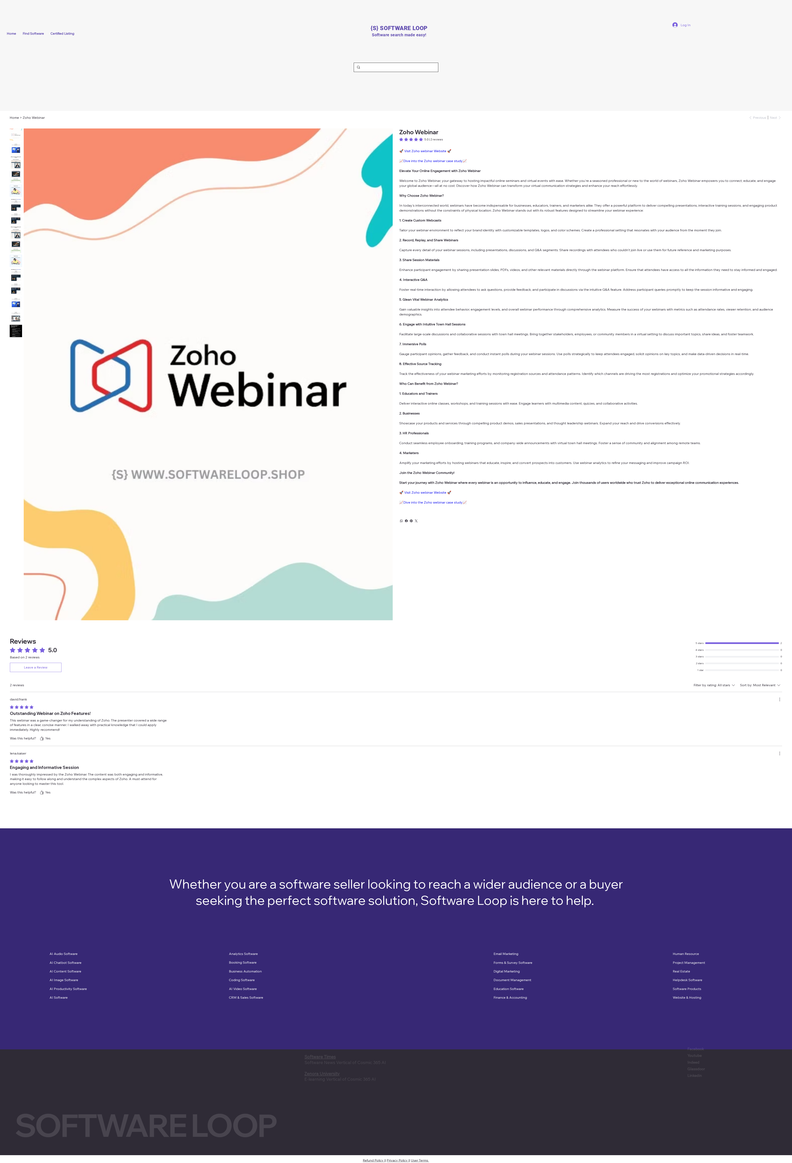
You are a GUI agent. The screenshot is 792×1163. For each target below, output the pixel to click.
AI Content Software (65, 971)
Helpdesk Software (687, 980)
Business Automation (245, 971)
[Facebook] (406, 521)
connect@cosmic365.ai (38, 1064)
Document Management (512, 980)
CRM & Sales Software (246, 997)
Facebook (602, 1048)
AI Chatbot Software (65, 963)
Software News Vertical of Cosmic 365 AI (345, 1062)
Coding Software (242, 980)
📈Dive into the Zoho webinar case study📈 (433, 161)
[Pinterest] (411, 521)
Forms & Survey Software (513, 963)
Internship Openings (36, 1083)
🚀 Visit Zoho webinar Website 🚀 (425, 151)
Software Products (687, 989)
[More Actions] (779, 699)
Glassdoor (602, 1068)
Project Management (689, 963)
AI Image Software (64, 980)
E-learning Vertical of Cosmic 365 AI (340, 1079)
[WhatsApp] (401, 521)
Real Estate (681, 971)
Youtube (601, 1055)
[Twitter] (416, 521)
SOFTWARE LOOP (145, 1125)
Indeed (600, 1062)
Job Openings (29, 1090)
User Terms (420, 1158)
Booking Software (243, 962)
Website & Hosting (687, 997)
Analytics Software (243, 954)
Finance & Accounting (510, 997)
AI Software (59, 997)
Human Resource (686, 954)
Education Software (509, 989)
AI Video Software (243, 989)
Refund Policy (373, 1158)
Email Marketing (506, 954)
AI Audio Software (64, 954)
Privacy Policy (397, 1158)
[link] (421, 139)
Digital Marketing (507, 971)
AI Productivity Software (68, 989)
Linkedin (601, 1075)
